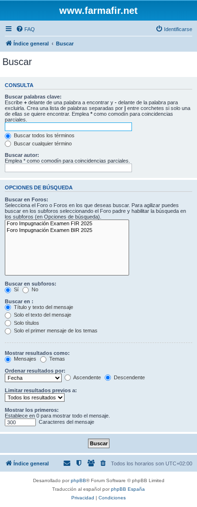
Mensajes (24, 359)
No (34, 289)
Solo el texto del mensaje (41, 315)
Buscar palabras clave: (33, 96)
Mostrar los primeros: (32, 410)
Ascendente (86, 377)
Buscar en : (19, 301)
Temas (56, 359)
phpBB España (128, 489)
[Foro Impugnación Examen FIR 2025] (67, 223)
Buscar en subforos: (30, 284)
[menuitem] (25, 29)
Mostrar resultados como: (37, 353)
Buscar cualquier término (42, 143)
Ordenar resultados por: (35, 371)
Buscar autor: (22, 155)
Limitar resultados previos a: (41, 390)
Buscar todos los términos (43, 135)
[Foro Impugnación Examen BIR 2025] (67, 230)
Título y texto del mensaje (42, 307)
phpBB (78, 480)
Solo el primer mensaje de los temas (55, 330)
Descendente (128, 377)
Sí (15, 289)
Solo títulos (25, 323)
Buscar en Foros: (26, 199)
